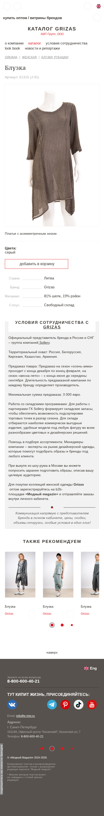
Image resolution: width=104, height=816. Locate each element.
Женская (29, 57)
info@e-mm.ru (25, 716)
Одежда (11, 57)
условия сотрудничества (66, 43)
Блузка (10, 606)
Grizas (9, 613)
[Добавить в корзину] (32, 614)
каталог (34, 43)
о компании (14, 43)
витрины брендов (46, 18)
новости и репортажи (42, 48)
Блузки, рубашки (54, 57)
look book (12, 48)
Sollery (44, 342)
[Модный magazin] (38, 6)
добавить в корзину (37, 264)
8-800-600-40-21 (23, 681)
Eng (93, 668)
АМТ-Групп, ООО (52, 34)
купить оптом (15, 18)
